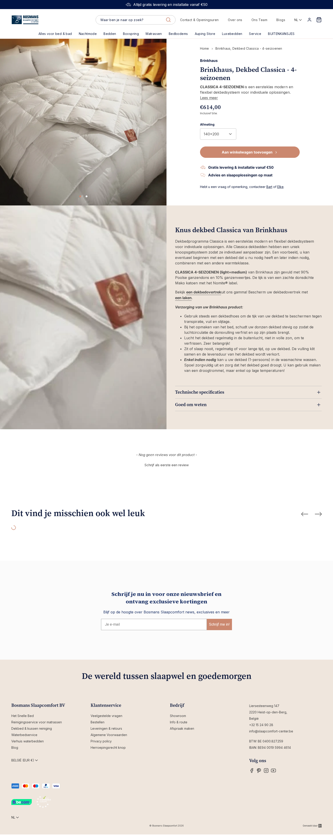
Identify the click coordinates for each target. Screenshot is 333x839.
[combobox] (135, 20)
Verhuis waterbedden (27, 741)
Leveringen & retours (106, 728)
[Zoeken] (168, 19)
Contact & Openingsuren (199, 20)
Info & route (178, 722)
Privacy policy (101, 741)
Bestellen (97, 722)
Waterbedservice (24, 735)
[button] (110, 34)
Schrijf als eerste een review (167, 465)
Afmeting (207, 124)
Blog (14, 747)
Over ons (235, 20)
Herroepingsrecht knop (108, 747)
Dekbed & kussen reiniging (31, 728)
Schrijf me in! (219, 624)
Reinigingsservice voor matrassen (36, 722)
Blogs (280, 20)
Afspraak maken (182, 728)
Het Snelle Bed (22, 716)
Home (204, 48)
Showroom (178, 716)
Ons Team (259, 20)
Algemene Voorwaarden (109, 735)
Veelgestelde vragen (106, 716)
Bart (269, 187)
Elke (280, 187)
